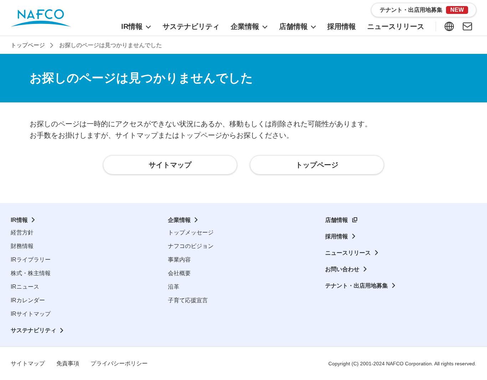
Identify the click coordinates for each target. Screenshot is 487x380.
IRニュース (25, 287)
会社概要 (179, 273)
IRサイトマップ (31, 314)
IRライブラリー (31, 260)
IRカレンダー (28, 300)
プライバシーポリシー (119, 363)
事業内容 (179, 260)
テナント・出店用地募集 (356, 286)
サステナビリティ (33, 330)
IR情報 (19, 220)
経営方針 (22, 232)
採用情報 (336, 236)
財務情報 (22, 246)
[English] (449, 26)
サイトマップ (28, 363)
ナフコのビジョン (191, 246)
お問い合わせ (342, 269)
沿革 (173, 287)
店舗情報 (336, 220)
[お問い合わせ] (467, 26)
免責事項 (67, 363)
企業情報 (179, 220)
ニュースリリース (348, 253)
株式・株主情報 (31, 273)
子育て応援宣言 (188, 300)
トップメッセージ (191, 232)
